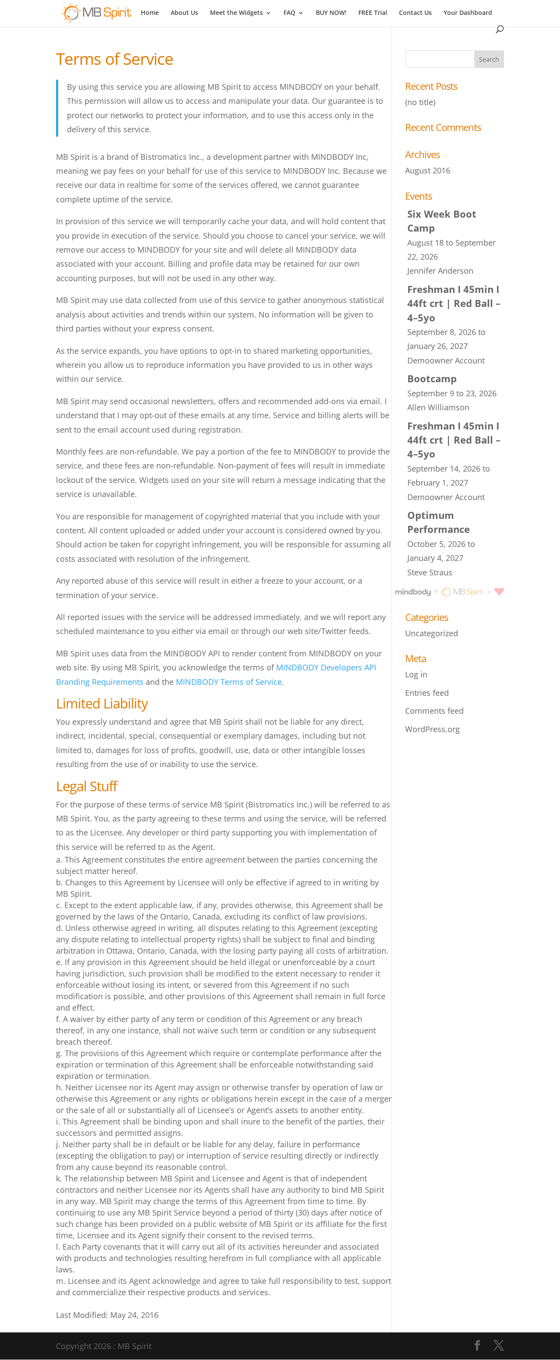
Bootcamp (432, 378)
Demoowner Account (446, 360)
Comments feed (434, 710)
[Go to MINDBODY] (420, 592)
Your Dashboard (468, 13)
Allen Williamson (438, 407)
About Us (184, 13)
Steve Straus (429, 572)
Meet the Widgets (236, 13)
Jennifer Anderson (440, 270)
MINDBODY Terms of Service (229, 681)
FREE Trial (372, 13)
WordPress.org (432, 729)
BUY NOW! (331, 13)
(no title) (420, 102)
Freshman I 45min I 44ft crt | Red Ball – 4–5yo (453, 303)
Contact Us (415, 13)
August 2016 (427, 170)
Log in (416, 674)
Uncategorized (431, 633)
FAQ (289, 13)
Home (150, 13)
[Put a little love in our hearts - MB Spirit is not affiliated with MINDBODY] (470, 592)
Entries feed (427, 692)
